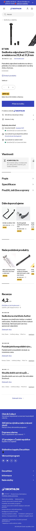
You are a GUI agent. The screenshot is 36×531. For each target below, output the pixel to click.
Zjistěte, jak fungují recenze (10, 307)
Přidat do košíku (18, 104)
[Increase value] (13, 87)
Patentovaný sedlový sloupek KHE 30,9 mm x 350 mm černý (23, 272)
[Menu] (4, 8)
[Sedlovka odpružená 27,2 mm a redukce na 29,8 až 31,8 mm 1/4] (14, 34)
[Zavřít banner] (32, 2)
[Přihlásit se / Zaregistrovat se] (27, 8)
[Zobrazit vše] (2, 20)
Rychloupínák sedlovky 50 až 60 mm (23, 224)
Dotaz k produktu (10, 76)
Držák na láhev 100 (9, 223)
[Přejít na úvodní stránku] (15, 8)
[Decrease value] (4, 87)
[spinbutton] (8, 87)
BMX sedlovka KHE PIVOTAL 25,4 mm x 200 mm (9, 271)
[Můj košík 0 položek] (32, 8)
